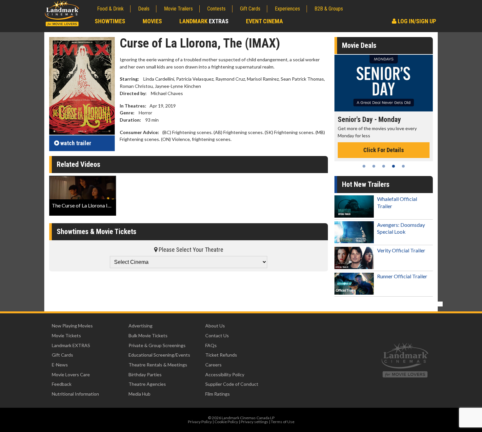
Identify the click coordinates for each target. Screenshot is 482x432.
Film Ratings (217, 394)
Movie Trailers (178, 9)
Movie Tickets (66, 335)
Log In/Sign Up (416, 21)
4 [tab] (393, 166)
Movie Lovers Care (71, 374)
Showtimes (110, 21)
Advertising (140, 325)
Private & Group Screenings (157, 345)
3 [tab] (383, 166)
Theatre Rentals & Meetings (158, 364)
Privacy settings (254, 421)
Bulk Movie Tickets (148, 335)
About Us (215, 325)
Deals (144, 9)
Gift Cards (250, 9)
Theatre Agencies (147, 384)
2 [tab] (374, 166)
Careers (213, 364)
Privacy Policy (200, 421)
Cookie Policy (226, 421)
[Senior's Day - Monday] (383, 83)
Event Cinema (264, 21)
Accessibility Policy (224, 374)
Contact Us (217, 335)
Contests (216, 9)
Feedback (61, 384)
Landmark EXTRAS (71, 345)
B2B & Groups (328, 9)
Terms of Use (282, 421)
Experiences (287, 9)
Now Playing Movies (72, 325)
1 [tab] (364, 166)
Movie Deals (359, 45)
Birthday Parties (145, 374)
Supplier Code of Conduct (231, 384)
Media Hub (140, 394)
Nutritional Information (75, 394)
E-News (60, 364)
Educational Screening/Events (159, 355)
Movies (152, 21)
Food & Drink (110, 9)
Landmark (204, 21)
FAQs (211, 345)
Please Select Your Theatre (190, 249)
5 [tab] (403, 166)
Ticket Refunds (221, 355)
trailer (75, 143)
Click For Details (383, 150)
